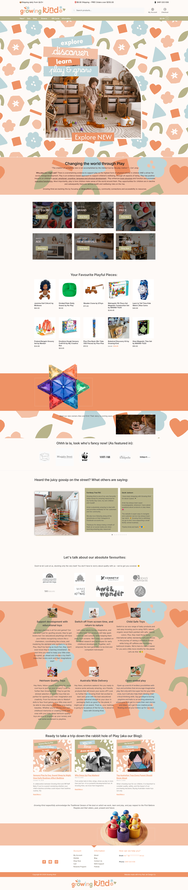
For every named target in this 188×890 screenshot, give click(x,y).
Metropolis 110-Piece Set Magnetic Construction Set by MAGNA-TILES (118, 305)
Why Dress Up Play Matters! (87, 775)
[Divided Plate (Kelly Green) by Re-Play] (69, 289)
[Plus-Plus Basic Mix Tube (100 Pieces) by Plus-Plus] (94, 327)
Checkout (164, 12)
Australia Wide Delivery (94, 680)
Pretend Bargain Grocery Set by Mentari (44, 342)
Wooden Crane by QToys (93, 303)
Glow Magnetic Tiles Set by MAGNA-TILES (142, 342)
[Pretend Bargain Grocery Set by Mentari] (45, 327)
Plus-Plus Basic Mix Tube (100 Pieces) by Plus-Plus (93, 342)
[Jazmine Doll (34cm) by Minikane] (45, 289)
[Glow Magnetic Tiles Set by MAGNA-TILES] (143, 327)
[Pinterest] (50, 862)
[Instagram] (56, 862)
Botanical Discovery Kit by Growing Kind (118, 342)
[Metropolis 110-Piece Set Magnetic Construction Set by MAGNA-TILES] (118, 289)
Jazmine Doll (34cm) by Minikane (43, 304)
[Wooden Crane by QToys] (94, 289)
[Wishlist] (52, 282)
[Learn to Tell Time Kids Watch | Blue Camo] (143, 289)
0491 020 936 (163, 2)
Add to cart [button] (45, 313)
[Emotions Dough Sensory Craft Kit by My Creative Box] (69, 327)
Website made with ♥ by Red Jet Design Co (140, 874)
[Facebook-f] (44, 862)
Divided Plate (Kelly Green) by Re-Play (66, 304)
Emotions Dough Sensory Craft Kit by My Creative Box (69, 343)
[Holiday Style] (52, 215)
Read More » (37, 794)
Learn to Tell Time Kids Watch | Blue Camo (142, 304)
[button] (164, 18)
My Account (152, 12)
